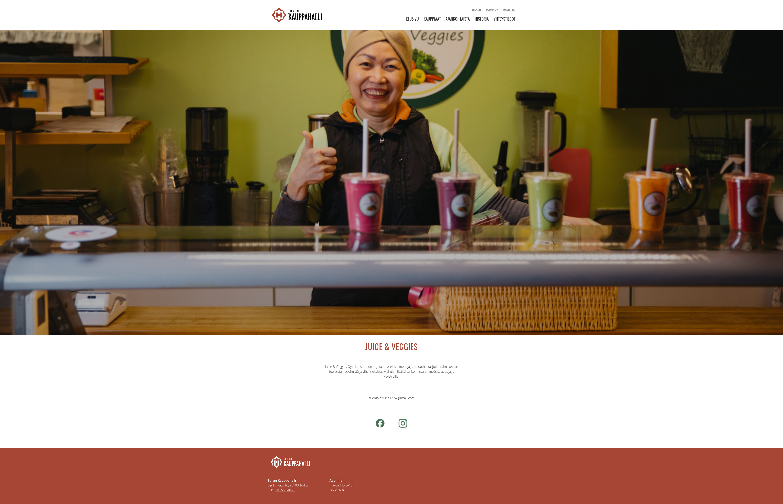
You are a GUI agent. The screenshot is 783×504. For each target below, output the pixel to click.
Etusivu (412, 19)
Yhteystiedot (504, 19)
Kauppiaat (432, 19)
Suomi (476, 10)
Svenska (492, 10)
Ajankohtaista (458, 19)
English (509, 10)
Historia (482, 19)
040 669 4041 (285, 490)
